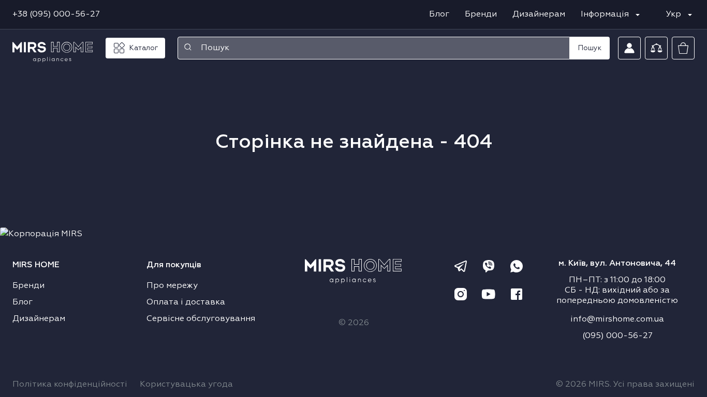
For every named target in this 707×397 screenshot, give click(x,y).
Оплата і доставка (185, 302)
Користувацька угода (186, 384)
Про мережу (172, 286)
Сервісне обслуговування (200, 319)
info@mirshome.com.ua (617, 319)
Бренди (481, 14)
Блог (439, 14)
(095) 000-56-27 (617, 336)
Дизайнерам (538, 14)
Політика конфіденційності (69, 384)
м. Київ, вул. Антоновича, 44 (617, 263)
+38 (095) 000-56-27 (56, 14)
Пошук (589, 48)
